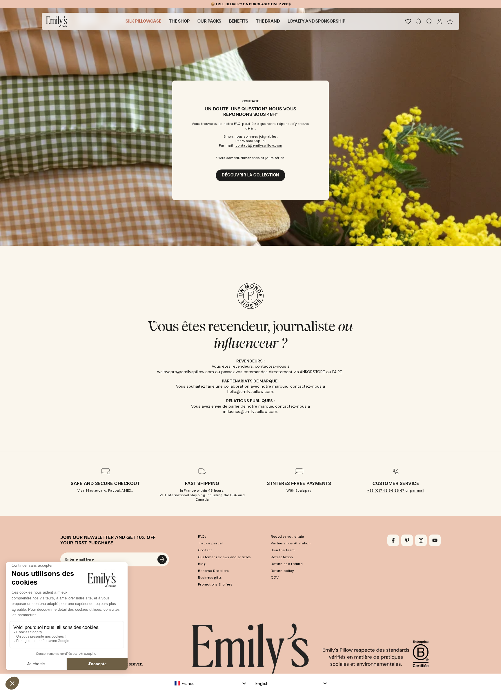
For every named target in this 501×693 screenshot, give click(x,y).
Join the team (283, 550)
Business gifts (210, 577)
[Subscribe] (162, 559)
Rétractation (282, 557)
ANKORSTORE (312, 371)
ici (220, 123)
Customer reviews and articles (224, 557)
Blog (202, 563)
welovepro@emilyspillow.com (185, 371)
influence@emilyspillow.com (250, 411)
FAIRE (337, 371)
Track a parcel (210, 543)
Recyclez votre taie (287, 536)
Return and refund (287, 563)
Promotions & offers (215, 584)
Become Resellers (213, 570)
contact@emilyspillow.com (258, 145)
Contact (205, 550)
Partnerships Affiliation (291, 543)
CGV (275, 577)
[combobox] (210, 683)
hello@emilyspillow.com (250, 391)
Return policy (282, 570)
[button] (418, 21)
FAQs (202, 536)
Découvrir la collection (250, 175)
